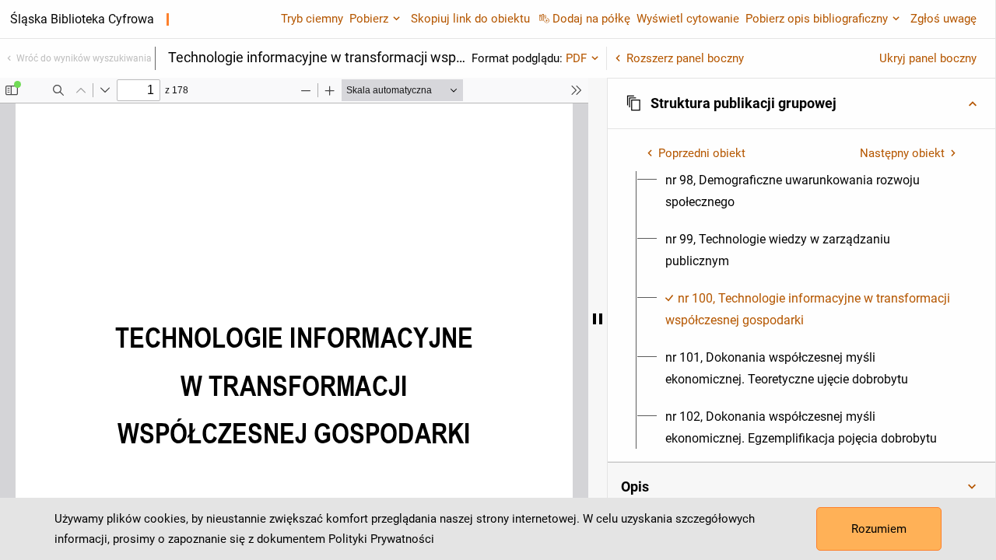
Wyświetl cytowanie (688, 19)
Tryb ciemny (312, 19)
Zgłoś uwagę (943, 19)
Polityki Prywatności (381, 539)
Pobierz (368, 19)
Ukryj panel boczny (928, 58)
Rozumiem (879, 529)
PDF (576, 58)
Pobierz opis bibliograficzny (816, 19)
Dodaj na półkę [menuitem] (591, 19)
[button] (801, 103)
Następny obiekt (902, 153)
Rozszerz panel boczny (685, 58)
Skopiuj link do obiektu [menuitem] (470, 19)
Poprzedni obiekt (701, 153)
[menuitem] (810, 191)
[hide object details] (597, 319)
